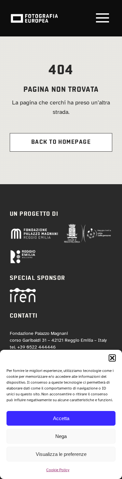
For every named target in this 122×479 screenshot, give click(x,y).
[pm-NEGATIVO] (34, 230)
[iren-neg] (23, 290)
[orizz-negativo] (23, 252)
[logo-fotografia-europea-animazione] (34, 13)
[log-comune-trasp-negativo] (87, 226)
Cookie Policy (57, 470)
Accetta (61, 418)
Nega (61, 436)
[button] (112, 358)
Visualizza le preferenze (61, 454)
